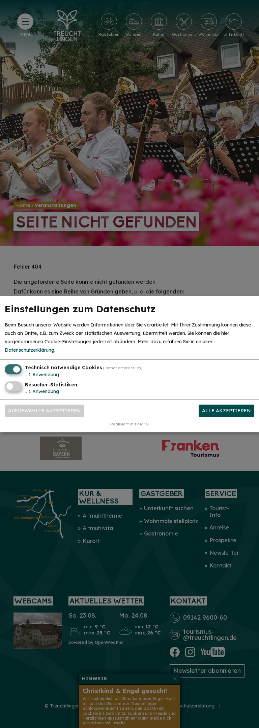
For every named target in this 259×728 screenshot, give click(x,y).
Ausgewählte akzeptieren (44, 411)
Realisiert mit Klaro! (129, 424)
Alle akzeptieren (226, 411)
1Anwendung (42, 375)
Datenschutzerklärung (29, 350)
